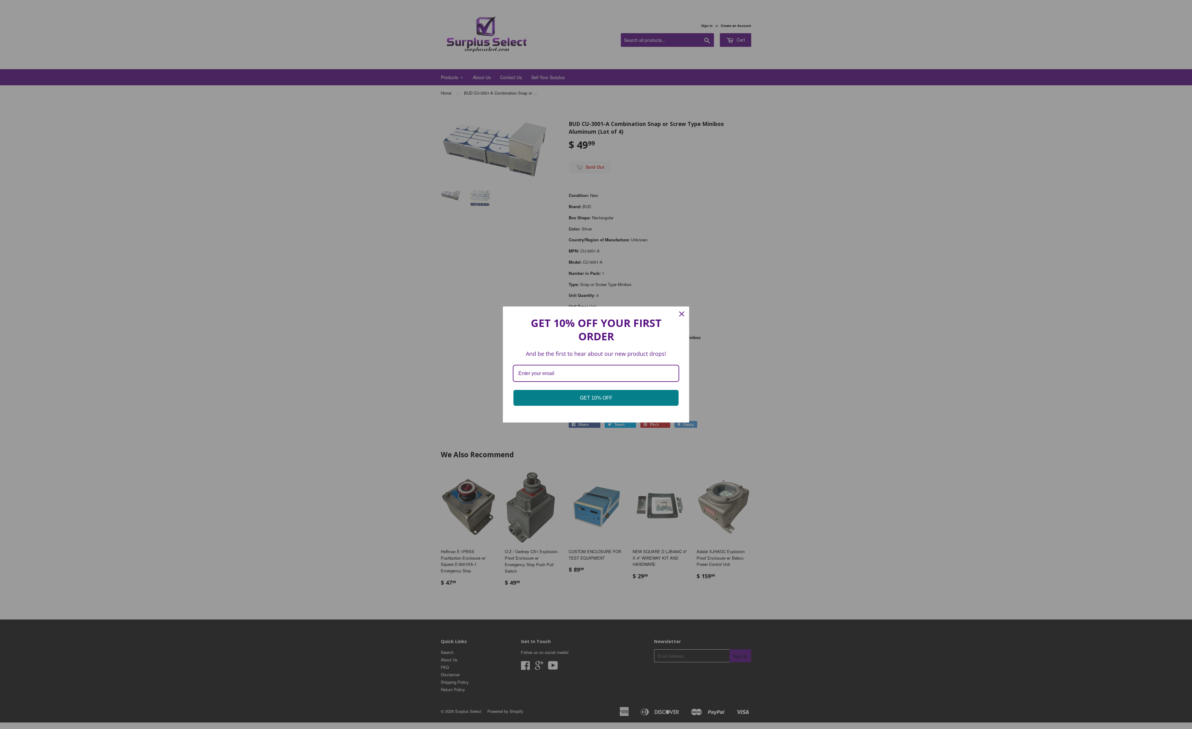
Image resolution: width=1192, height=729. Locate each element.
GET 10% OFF (596, 397)
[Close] (681, 313)
